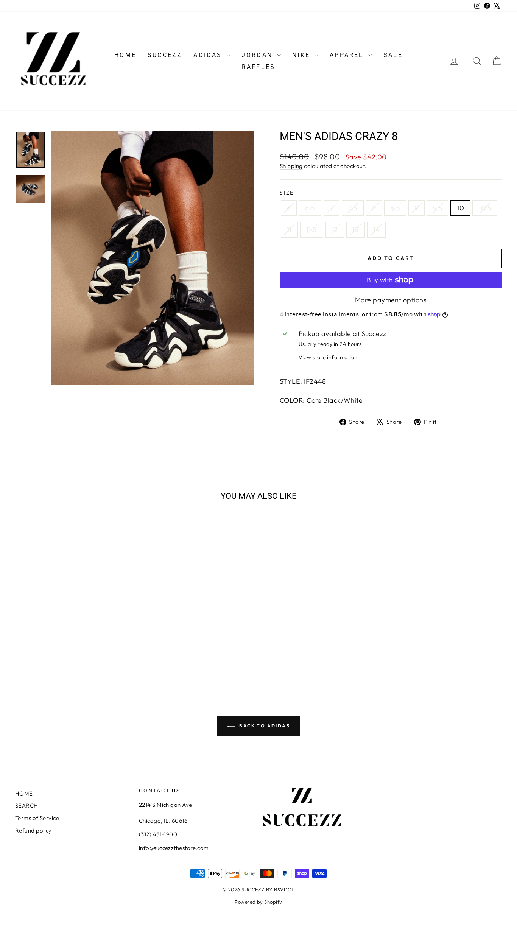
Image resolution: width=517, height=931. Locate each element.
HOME (125, 55)
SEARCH (26, 805)
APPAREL (348, 55)
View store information (328, 357)
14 (376, 229)
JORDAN (258, 55)
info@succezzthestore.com (174, 848)
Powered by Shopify (258, 902)
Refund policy (33, 830)
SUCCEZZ (165, 55)
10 (460, 208)
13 (355, 229)
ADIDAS (208, 55)
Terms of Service (37, 818)
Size (287, 192)
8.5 (395, 208)
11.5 (311, 229)
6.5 (310, 208)
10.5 (484, 208)
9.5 (437, 208)
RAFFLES (258, 66)
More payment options (391, 300)
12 (335, 229)
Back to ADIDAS (264, 726)
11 (289, 229)
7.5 (352, 208)
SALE (393, 55)
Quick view (73, 626)
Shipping (291, 166)
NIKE (302, 55)
